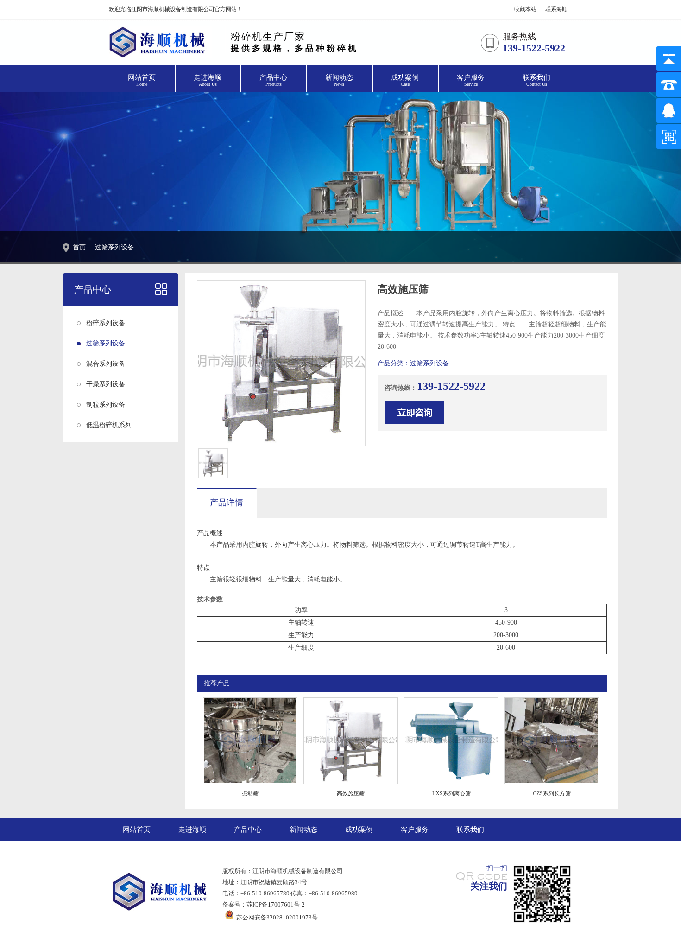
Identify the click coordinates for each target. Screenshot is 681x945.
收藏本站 (525, 9)
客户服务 (471, 80)
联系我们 (536, 80)
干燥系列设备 (105, 384)
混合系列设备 (105, 363)
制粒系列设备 (105, 404)
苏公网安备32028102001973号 (275, 917)
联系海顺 (556, 9)
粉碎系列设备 (105, 322)
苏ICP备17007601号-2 (275, 904)
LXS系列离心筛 (451, 793)
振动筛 (250, 793)
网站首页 (142, 80)
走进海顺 (207, 80)
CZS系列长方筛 (552, 793)
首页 (79, 247)
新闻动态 (339, 80)
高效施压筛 (351, 793)
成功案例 (405, 80)
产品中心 (273, 80)
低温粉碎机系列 (109, 424)
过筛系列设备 (105, 343)
